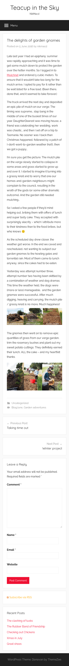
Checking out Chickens (21, 632)
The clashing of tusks (20, 620)
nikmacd (42, 46)
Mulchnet (12, 75)
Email (11, 549)
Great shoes (14, 643)
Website (12, 564)
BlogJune (17, 407)
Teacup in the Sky (34, 7)
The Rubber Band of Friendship (26, 626)
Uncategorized (20, 403)
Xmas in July (14, 638)
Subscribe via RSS (20, 597)
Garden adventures (35, 407)
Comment (14, 484)
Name (11, 535)
